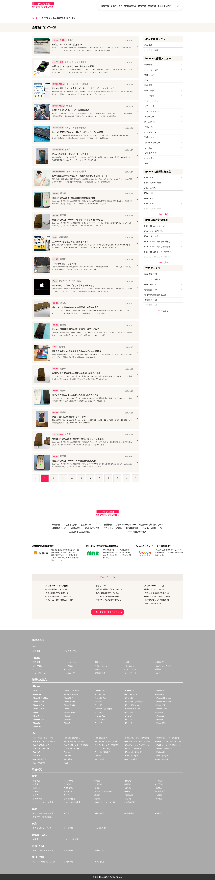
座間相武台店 (69, 799)
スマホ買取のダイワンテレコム (107, 593)
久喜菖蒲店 (160, 791)
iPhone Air (149, 193)
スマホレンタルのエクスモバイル (157, 593)
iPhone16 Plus (131, 694)
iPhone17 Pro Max (152, 183)
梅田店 (66, 813)
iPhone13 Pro (38, 705)
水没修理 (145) (150, 305)
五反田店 (67, 784)
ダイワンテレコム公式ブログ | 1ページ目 (58, 18)
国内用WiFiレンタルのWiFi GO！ (157, 600)
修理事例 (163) (150, 300)
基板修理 (148, 85)
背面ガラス (149, 75)
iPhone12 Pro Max (132, 705)
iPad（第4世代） (163, 759)
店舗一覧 (105, 6)
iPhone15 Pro (69, 698)
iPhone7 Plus (99, 716)
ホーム (34, 18)
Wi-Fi (146, 163)
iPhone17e (149, 178)
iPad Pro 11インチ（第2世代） (138, 745)
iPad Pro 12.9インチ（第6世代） (158, 252)
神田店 (128, 784)
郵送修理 (152, 6)
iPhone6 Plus (99, 719)
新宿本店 (36, 781)
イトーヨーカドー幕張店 (43, 802)
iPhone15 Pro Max (40, 698)
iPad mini (98, 756)
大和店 (159, 795)
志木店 (66, 795)
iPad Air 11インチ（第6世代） (157, 247)
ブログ (176, 6)
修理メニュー (117, 6)
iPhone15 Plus (100, 698)
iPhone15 (129, 698)
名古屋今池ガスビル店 (42, 828)
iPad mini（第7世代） (154, 231)
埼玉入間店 (68, 791)
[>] (135, 478)
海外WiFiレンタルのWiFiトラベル (157, 596)
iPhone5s (160, 719)
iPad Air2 (36, 752)
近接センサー (150, 137)
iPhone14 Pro (38, 702)
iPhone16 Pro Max (152, 209)
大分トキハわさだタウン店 (44, 862)
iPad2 (66, 763)
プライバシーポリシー (126, 525)
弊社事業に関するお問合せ (107, 612)
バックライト (150, 158)
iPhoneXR (129, 712)
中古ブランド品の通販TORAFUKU (108, 600)
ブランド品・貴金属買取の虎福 (107, 596)
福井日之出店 (100, 850)
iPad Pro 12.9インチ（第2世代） (169, 741)
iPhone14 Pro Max (163, 698)
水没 (146, 80)
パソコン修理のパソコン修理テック (59, 596)
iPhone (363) (150, 284)
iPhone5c (36, 723)
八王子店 (36, 791)
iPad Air (67, 752)
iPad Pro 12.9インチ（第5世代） (158, 257)
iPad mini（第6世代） (103, 752)
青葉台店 (129, 795)
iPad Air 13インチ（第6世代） (157, 241)
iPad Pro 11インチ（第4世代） (76, 745)
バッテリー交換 (151, 50)
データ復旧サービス (137, 532)
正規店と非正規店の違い (80, 532)
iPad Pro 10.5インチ (41, 748)
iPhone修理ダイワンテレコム (57, 589)
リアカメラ (149, 106)
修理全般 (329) (150, 290)
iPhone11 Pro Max (132, 709)
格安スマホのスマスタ (153, 604)
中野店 (159, 781)
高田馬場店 (68, 781)
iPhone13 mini (69, 705)
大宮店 (35, 795)
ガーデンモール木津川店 (43, 813)
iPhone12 (67, 709)
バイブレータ (150, 132)
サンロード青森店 (71, 839)
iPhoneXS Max (70, 712)
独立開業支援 (132, 528)
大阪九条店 (99, 813)
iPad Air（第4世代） (133, 748)
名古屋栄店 (68, 828)
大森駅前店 (68, 788)
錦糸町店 (36, 788)
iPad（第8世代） (40, 759)
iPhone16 (160, 694)
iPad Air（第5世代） (102, 748)
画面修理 (148, 45)
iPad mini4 (160, 752)
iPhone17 (148, 198)
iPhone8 (67, 716)
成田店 (159, 799)
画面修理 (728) (150, 274)
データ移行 (149, 96)
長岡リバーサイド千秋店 (43, 850)
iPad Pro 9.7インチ (71, 748)
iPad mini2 (68, 756)
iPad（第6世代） (101, 759)
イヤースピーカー (152, 143)
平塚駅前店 (37, 799)
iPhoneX (159, 712)
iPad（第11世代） (152, 236)
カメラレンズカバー (153, 111)
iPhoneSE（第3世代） (134, 702)
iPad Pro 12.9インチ (41, 745)
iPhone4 (128, 723)
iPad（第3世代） (40, 763)
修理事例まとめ (59, 528)
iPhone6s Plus (38, 719)
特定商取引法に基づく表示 (151, 525)
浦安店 (97, 799)
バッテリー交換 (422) (153, 279)
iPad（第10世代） (132, 756)
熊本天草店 (68, 862)
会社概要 (108, 525)
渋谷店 (97, 781)
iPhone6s (67, 719)
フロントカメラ (151, 101)
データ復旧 (149, 90)
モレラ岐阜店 (100, 828)
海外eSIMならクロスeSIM (154, 589)
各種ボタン (149, 127)
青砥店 (97, 788)
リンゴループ (150, 148)
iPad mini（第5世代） (134, 752)
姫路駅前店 (130, 813)
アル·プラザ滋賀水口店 (42, 817)
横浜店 (97, 795)
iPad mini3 (37, 756)
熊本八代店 (99, 862)
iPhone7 (128, 716)
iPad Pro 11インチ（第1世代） (168, 745)
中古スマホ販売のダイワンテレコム (109, 589)
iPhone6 (128, 719)
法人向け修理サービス (153, 528)
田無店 (159, 788)
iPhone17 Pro (150, 188)
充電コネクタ (150, 153)
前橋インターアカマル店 (104, 802)
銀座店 (35, 784)
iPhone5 (67, 723)
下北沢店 (98, 784)
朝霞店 (128, 791)
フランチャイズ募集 (113, 528)
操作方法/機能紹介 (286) (155, 295)
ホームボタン (150, 122)
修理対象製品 (130, 6)
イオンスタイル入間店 (103, 791)
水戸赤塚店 (130, 802)
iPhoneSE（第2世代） (103, 709)
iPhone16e (149, 204)
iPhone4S (98, 723)
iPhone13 (98, 705)
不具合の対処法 (92, 528)
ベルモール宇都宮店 (72, 802)
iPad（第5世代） (132, 759)
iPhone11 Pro (161, 709)
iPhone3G (37, 727)
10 (126, 478)
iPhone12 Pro (161, 705)
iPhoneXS (98, 712)
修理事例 (142, 6)
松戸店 (128, 799)
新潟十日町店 (69, 850)
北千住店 (160, 784)
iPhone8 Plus (38, 716)
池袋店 (128, 781)
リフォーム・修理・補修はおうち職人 (59, 600)
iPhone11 (36, 712)
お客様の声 (86, 525)
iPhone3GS (160, 723)
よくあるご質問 (164, 6)
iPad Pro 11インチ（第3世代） (107, 745)
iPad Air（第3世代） (164, 748)
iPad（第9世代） (163, 756)
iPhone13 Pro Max (163, 702)
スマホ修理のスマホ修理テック (57, 593)
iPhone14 (98, 702)
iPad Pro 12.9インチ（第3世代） (138, 741)
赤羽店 (128, 788)
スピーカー (149, 117)
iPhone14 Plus (69, 702)
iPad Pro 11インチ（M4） (155, 226)
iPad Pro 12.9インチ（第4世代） (107, 741)
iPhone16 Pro (99, 694)
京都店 (159, 813)
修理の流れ (76, 528)
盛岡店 (35, 839)
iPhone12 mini (38, 709)
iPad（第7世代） (71, 759)
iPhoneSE (160, 716)
